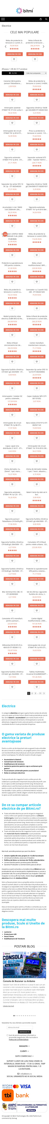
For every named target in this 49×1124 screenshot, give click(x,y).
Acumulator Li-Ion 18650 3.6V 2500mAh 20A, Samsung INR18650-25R (12, 208)
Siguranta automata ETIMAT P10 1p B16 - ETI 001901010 (12, 158)
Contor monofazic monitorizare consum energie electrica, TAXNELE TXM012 (36, 344)
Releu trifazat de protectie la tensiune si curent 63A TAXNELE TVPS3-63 (35, 41)
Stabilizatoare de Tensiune (14, 939)
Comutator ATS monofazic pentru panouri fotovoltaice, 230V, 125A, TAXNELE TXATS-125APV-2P (12, 619)
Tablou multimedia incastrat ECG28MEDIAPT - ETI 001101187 (36, 673)
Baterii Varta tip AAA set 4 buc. (37, 493)
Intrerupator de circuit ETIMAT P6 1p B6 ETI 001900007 (12, 424)
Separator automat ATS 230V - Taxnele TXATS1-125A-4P (37, 158)
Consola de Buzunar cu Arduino (19, 981)
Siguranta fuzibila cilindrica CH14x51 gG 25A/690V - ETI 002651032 (12, 673)
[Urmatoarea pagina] (43, 693)
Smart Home (9, 936)
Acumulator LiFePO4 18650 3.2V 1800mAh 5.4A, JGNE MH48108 (12, 235)
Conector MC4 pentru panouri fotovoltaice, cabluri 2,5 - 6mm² (12, 82)
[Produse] (3, 20)
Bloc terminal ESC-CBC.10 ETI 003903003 (12, 593)
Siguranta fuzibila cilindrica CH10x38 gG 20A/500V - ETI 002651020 (12, 543)
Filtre (14, 73)
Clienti (23, 1051)
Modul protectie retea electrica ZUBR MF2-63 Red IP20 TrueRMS (12, 317)
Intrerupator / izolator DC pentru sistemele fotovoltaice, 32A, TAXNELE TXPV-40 (12, 397)
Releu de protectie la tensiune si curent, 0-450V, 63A (14, 41)
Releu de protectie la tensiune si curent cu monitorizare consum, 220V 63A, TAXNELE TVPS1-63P (12, 290)
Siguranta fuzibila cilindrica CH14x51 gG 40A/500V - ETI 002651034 (37, 520)
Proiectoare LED (10, 934)
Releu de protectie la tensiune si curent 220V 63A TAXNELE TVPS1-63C (36, 235)
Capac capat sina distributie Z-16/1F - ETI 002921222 (12, 447)
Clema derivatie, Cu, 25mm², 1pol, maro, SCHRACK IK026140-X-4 (12, 470)
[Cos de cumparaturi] (40, 19)
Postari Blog (24, 946)
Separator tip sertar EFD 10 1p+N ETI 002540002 (37, 370)
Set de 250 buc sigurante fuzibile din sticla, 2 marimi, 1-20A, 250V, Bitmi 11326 (36, 593)
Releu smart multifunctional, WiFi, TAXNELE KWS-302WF (36, 264)
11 (40, 693)
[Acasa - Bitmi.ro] (24, 11)
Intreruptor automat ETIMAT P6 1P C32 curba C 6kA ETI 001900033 (12, 109)
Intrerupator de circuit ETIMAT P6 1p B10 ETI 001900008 (37, 646)
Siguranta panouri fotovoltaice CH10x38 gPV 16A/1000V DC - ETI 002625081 (12, 520)
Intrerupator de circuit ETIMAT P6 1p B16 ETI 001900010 (12, 132)
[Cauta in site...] (46, 19)
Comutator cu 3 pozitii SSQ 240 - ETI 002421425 (36, 290)
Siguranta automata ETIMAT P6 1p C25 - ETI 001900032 (12, 493)
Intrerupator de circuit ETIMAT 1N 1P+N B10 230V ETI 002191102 (36, 447)
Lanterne (7, 932)
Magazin (23, 1046)
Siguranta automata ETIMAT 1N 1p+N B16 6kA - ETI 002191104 (36, 208)
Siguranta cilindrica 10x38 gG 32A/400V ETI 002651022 (37, 109)
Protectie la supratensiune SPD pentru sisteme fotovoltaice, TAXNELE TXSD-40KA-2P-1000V (12, 264)
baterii (11, 717)
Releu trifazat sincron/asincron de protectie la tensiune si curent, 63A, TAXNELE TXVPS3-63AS (12, 344)
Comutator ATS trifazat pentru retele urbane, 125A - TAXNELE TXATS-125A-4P (37, 543)
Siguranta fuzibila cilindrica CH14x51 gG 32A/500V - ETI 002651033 (12, 370)
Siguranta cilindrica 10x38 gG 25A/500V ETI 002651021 (37, 185)
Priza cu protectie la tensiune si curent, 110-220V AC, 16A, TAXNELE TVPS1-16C (36, 132)
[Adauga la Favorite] (14, 59)
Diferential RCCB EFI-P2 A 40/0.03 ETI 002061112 (12, 646)
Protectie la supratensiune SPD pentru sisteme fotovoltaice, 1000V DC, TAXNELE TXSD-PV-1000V (36, 570)
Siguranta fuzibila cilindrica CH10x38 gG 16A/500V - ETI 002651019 (12, 570)
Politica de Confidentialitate (18, 1039)
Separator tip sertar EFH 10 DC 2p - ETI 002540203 (12, 185)
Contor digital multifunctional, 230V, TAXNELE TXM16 (37, 619)
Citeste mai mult (8, 1006)
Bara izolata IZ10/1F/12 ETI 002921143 (36, 424)
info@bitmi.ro (26, 1074)
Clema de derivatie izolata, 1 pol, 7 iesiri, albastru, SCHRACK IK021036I (36, 470)
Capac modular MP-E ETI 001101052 (37, 397)
